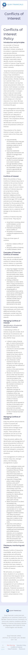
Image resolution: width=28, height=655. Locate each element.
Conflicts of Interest (16, 647)
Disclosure (22, 649)
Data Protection (12, 649)
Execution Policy (21, 645)
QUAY (3, 649)
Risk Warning (11, 645)
